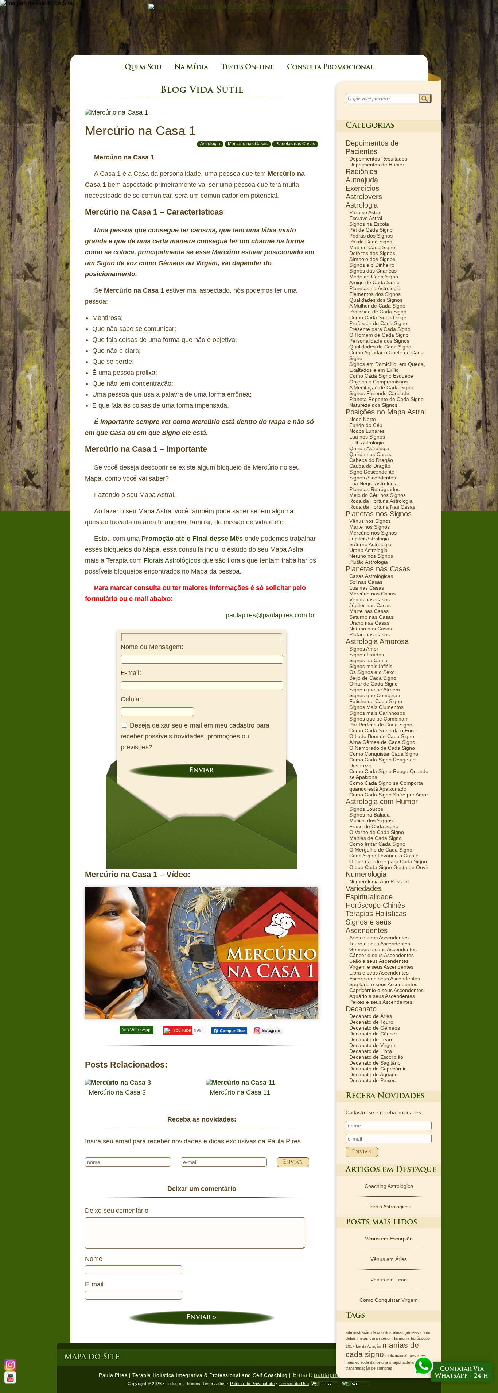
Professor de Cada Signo (378, 323)
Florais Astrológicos (388, 1206)
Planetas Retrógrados (374, 489)
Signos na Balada (369, 815)
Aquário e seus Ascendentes (382, 996)
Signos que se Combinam (379, 719)
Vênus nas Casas (369, 599)
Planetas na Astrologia (375, 288)
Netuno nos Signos (371, 556)
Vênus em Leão (388, 1279)
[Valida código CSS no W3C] (355, 1383)
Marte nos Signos (369, 527)
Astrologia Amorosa (377, 641)
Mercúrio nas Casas (248, 143)
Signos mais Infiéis (370, 666)
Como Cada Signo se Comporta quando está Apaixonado (386, 786)
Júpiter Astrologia (369, 538)
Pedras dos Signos (371, 236)
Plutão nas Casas (369, 634)
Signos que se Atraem (374, 689)
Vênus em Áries (388, 1259)
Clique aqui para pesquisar (425, 99)
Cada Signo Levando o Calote (384, 855)
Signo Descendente (371, 472)
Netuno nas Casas (370, 629)
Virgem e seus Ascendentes (381, 967)
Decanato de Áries (370, 1016)
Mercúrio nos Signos (373, 533)
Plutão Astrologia (368, 562)
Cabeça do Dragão (371, 460)
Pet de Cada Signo (371, 230)
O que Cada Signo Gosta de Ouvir (388, 867)
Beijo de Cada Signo (372, 678)
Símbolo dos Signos (372, 259)
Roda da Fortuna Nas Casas (382, 507)
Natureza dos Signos (373, 405)
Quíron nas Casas (370, 454)
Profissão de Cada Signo (377, 312)
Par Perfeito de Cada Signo (380, 725)
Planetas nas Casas (295, 143)
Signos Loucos (366, 809)
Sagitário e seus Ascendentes (383, 984)
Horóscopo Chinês (375, 905)
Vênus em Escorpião (389, 1239)
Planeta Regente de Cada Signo (386, 399)
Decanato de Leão (370, 1039)
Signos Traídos (366, 654)
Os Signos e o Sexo (372, 672)
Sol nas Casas (365, 582)
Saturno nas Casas (371, 617)
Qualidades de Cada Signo (380, 347)
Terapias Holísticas (376, 914)
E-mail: (131, 672)
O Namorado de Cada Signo (382, 748)
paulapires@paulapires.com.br (270, 615)
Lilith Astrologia (366, 442)
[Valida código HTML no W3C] (325, 1383)
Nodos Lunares (367, 431)
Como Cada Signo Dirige (377, 317)
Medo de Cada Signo (373, 276)
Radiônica (361, 171)
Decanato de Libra (370, 1051)
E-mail (94, 1284)
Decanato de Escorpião (376, 1057)
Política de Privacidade (252, 1383)
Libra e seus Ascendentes (379, 973)
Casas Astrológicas (371, 576)
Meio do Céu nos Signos (377, 495)
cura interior (380, 1338)
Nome (93, 1258)
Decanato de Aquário (373, 1074)
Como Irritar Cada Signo (377, 844)
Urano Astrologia (368, 550)
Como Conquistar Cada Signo (383, 754)
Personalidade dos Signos (379, 341)
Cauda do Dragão (369, 466)
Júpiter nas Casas (370, 605)
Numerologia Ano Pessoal (379, 881)
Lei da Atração (368, 1346)
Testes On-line (247, 67)
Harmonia (400, 1338)
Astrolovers (364, 197)
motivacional (396, 1355)
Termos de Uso (294, 1383)
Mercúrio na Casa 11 (240, 1092)
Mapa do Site (92, 1357)
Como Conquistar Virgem (388, 1300)
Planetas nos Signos (379, 514)
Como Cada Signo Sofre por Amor (388, 795)
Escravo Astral (365, 218)
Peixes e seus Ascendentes (380, 1002)
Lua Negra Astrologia (373, 483)
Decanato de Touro (371, 1022)
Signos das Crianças (373, 271)
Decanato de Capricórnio (378, 1069)
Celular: (132, 699)
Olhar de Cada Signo (373, 684)
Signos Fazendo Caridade (379, 393)
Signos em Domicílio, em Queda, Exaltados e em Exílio (387, 367)
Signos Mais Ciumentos (376, 707)
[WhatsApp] (423, 1366)
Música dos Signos (371, 820)
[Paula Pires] (249, 7)
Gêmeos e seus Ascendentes (383, 949)
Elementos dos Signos (375, 294)
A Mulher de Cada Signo (377, 306)
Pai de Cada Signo (370, 241)
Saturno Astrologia (370, 544)
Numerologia (366, 874)
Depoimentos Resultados (378, 159)
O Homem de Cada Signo (379, 335)
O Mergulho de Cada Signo (380, 850)
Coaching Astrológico (389, 1186)
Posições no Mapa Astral (386, 412)
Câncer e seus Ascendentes (381, 955)
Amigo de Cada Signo (374, 282)
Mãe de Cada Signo (372, 247)
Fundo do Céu (365, 425)
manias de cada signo (382, 1350)
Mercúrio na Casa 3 (117, 1092)
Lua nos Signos (367, 437)
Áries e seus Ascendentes (379, 938)
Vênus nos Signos (370, 521)
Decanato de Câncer (373, 1034)
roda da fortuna (374, 1362)
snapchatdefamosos (407, 1362)
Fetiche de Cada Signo (375, 701)
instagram (267, 1030)
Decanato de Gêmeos (374, 1028)
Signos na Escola (369, 224)
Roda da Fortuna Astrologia (381, 501)
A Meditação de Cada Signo (381, 387)
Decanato (361, 1009)
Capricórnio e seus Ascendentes (386, 990)
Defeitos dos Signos (372, 253)
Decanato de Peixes (372, 1080)
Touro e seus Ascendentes (379, 943)
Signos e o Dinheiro (371, 265)
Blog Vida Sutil (201, 90)
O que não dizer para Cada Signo (388, 861)
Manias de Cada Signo (375, 838)
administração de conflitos (369, 1332)
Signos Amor (363, 649)
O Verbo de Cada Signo (376, 832)
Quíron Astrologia (369, 448)
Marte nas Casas (369, 611)
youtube (10, 1377)
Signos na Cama (368, 660)
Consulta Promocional (330, 67)
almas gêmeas (406, 1332)
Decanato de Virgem (373, 1045)
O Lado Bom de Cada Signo (381, 736)
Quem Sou (143, 67)
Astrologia (210, 143)
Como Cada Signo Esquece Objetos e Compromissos (381, 379)
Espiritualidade (369, 897)
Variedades (364, 888)
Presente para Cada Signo (380, 329)
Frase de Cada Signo (373, 826)
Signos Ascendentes (372, 478)
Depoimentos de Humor (376, 164)
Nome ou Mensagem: (152, 647)
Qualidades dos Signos (375, 300)
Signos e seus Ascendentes (368, 926)
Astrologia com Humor (382, 802)
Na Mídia (191, 67)
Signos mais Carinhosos (377, 713)
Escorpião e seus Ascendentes (384, 978)
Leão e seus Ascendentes (379, 961)
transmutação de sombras (369, 1368)
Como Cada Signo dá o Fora (382, 730)
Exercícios (362, 188)
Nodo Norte (362, 419)
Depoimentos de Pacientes (372, 147)
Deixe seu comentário (116, 1210)
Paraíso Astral (365, 212)
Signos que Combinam (375, 695)
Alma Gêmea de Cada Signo (382, 742)
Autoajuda (362, 180)
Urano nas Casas (369, 623)
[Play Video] (201, 953)
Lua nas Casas (366, 588)
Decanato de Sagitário (375, 1063)
